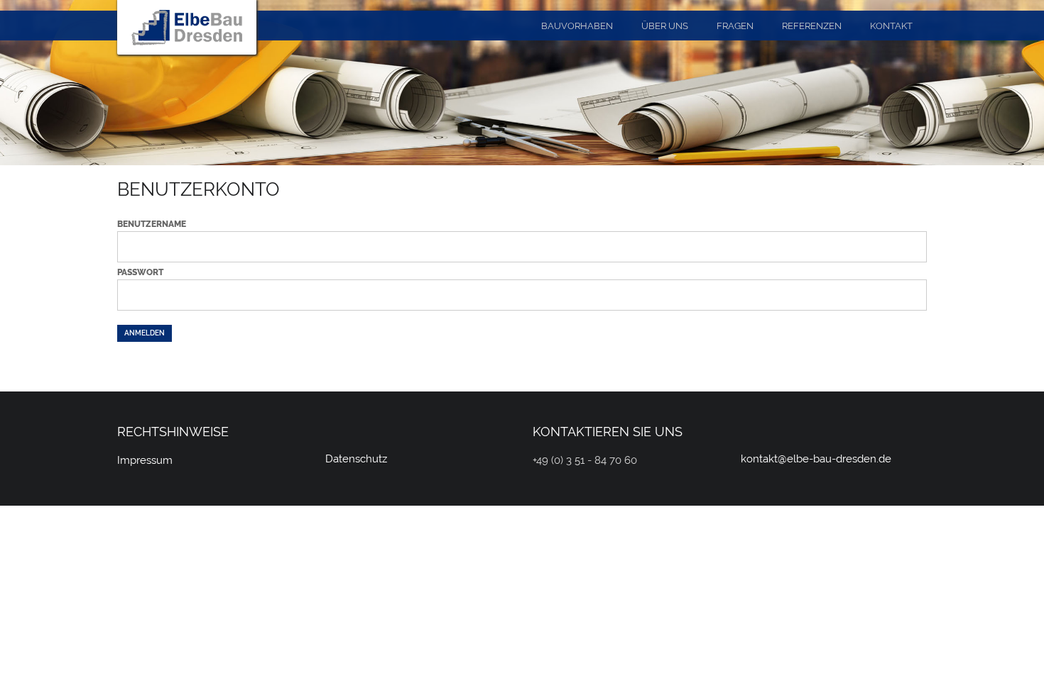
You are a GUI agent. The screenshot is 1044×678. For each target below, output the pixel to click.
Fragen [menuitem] (735, 26)
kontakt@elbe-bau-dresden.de (816, 458)
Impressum (145, 460)
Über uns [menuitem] (664, 26)
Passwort (140, 272)
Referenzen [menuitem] (812, 26)
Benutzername (151, 224)
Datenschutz (356, 458)
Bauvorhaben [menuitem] (577, 26)
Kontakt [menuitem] (891, 26)
